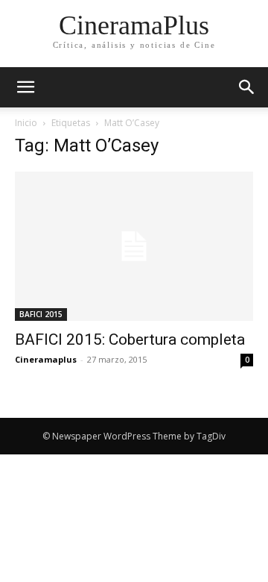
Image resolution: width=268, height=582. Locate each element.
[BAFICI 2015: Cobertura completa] (134, 246)
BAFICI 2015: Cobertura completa (130, 339)
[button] (247, 87)
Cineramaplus (46, 359)
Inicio (26, 122)
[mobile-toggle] (25, 87)
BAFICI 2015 (41, 314)
